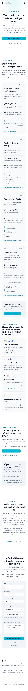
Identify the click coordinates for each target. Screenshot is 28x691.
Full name (6, 584)
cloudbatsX (5, 675)
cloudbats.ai (20, 672)
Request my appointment (14, 638)
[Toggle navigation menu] (24, 3)
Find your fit (11, 670)
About (21, 670)
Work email (7, 591)
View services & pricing (14, 43)
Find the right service (14, 38)
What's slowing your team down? (12, 622)
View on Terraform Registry (10, 451)
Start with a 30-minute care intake (12, 295)
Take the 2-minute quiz (11, 313)
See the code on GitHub (11, 455)
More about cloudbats (13, 541)
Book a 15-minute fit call (10, 131)
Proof (16, 670)
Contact (4, 672)
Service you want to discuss (11, 598)
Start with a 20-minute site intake (12, 187)
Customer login (11, 672)
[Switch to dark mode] (21, 3)
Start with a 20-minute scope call (12, 240)
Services (4, 670)
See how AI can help (9, 388)
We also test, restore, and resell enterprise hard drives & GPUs (13, 685)
